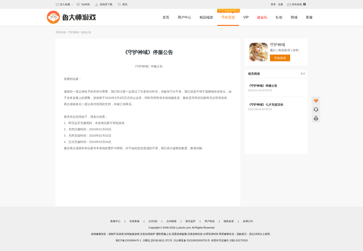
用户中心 (184, 17)
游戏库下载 (106, 4)
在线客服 (134, 221)
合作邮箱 (171, 221)
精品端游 (206, 17)
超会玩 (262, 17)
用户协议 (210, 221)
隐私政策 (229, 221)
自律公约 (248, 221)
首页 (166, 17)
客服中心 (115, 221)
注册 (280, 4)
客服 (309, 17)
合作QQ (153, 221)
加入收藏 (64, 4)
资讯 (124, 4)
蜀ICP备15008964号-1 (128, 240)
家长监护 (190, 221)
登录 (273, 4)
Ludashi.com (183, 227)
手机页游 (228, 17)
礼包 (279, 17)
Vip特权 (85, 4)
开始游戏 (280, 58)
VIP (246, 17)
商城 (294, 17)
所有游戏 (296, 4)
